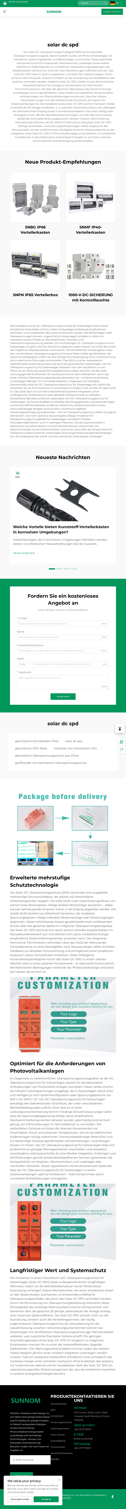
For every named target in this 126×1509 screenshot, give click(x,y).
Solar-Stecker (58, 1434)
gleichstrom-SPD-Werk (31, 748)
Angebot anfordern (112, 11)
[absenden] (105, 3)
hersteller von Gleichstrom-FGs (75, 748)
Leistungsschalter (60, 1428)
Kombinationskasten (62, 1453)
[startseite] (53, 11)
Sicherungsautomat (61, 1422)
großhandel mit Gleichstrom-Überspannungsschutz (51, 763)
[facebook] (112, 1496)
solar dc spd (73, 741)
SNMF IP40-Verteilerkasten (90, 230)
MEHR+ (55, 1459)
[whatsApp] (121, 742)
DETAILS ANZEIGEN (35, 197)
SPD (53, 1410)
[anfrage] (121, 749)
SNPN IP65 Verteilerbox (35, 295)
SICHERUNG (57, 1416)
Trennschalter (58, 1447)
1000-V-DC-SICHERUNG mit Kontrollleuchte (91, 297)
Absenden (63, 696)
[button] (52, 568)
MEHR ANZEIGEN (24, 553)
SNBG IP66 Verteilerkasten (35, 230)
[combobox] (24, 664)
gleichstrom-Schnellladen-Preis (37, 741)
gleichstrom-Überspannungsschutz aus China (47, 755)
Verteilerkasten (59, 1403)
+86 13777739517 (82, 1448)
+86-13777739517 (82, 1429)
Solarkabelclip (58, 1440)
